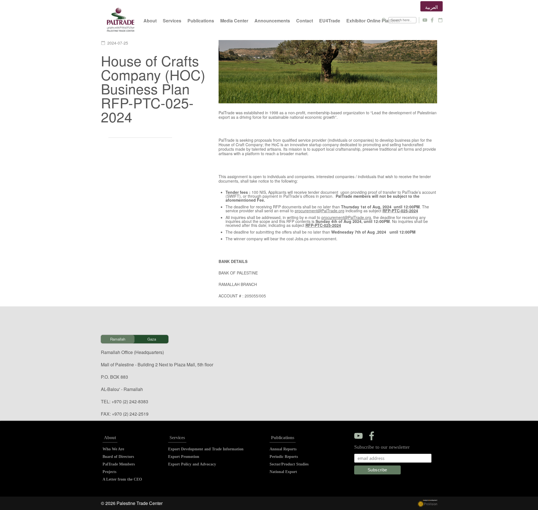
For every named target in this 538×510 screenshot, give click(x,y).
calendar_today (440, 20)
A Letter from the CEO (122, 479)
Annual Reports (283, 449)
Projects (109, 472)
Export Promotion (183, 457)
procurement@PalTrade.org (319, 210)
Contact (304, 20)
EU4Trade (329, 20)
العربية (431, 6)
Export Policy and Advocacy (192, 464)
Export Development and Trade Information (206, 449)
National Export (283, 472)
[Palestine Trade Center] (120, 20)
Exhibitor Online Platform (373, 20)
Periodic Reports (284, 457)
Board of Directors (118, 457)
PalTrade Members (119, 464)
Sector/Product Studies (289, 464)
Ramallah (117, 339)
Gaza (151, 339)
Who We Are (113, 449)
